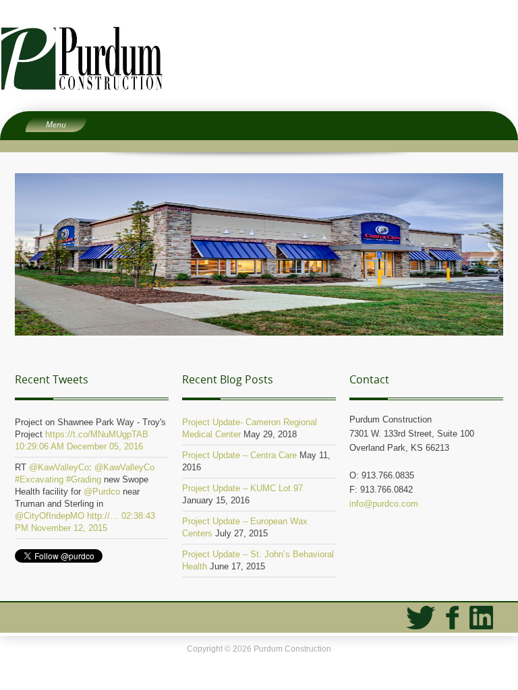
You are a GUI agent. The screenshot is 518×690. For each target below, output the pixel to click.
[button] (24, 254)
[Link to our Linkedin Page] (481, 617)
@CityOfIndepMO (49, 516)
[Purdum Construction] (259, 57)
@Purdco (102, 492)
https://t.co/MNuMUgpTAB (96, 434)
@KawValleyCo (59, 467)
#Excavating (39, 479)
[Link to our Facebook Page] (452, 617)
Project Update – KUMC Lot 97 (242, 488)
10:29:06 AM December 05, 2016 (79, 446)
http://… (103, 516)
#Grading (83, 479)
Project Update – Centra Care (239, 455)
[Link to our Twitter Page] (420, 617)
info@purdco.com (383, 504)
